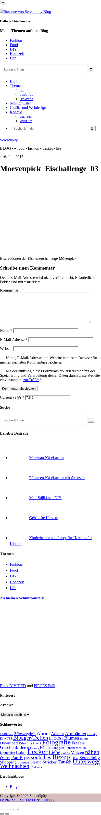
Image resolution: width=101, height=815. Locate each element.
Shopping (8, 762)
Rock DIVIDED (13, 686)
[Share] (7, 809)
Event (37, 743)
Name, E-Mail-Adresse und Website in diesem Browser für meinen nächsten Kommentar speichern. (48, 360)
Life (13, 58)
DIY (13, 49)
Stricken (50, 762)
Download (9, 743)
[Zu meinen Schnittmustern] (37, 677)
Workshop (36, 767)
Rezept (62, 757)
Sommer (23, 762)
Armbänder (75, 733)
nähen (92, 752)
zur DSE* (31, 380)
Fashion (16, 40)
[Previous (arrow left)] (2, 814)
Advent (57, 733)
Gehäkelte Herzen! (43, 518)
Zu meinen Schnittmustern (22, 598)
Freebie (78, 743)
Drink (22, 743)
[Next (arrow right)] (7, 814)
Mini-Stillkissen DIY (45, 498)
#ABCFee (6, 734)
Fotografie (56, 742)
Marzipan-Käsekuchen (46, 458)
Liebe (54, 752)
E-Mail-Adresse (13, 339)
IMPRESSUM (12, 800)
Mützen (77, 752)
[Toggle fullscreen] (12, 809)
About (43, 733)
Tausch (65, 761)
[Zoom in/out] (17, 809)
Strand (36, 762)
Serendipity (9, 140)
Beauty (92, 734)
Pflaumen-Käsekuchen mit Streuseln (57, 478)
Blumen (71, 738)
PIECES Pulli (44, 686)
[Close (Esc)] (2, 809)
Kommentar (9, 290)
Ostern (5, 758)
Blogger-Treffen (30, 738)
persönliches (37, 757)
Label (21, 752)
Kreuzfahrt (7, 753)
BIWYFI (6, 738)
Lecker (37, 751)
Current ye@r (12, 397)
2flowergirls (25, 733)
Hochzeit (17, 54)
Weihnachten (14, 766)
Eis (29, 743)
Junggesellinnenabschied (69, 748)
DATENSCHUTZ (40, 800)
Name (6, 330)
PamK (17, 757)
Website (6, 348)
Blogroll (16, 786)
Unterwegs (87, 761)
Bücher (84, 738)
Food (14, 45)
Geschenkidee (13, 747)
